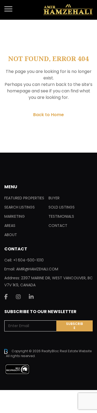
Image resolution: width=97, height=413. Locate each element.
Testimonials (61, 216)
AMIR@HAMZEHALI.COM (37, 269)
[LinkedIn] (31, 297)
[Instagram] (18, 297)
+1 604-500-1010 (28, 260)
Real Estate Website (76, 351)
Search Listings (19, 207)
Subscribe (74, 325)
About (10, 234)
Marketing (14, 216)
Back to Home (48, 115)
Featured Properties (24, 198)
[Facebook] (6, 297)
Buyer (54, 198)
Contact (57, 225)
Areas (9, 225)
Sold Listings (61, 207)
